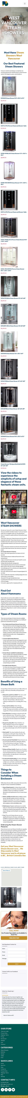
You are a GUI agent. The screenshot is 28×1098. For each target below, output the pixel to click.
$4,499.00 (3, 356)
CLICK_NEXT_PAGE (19, 867)
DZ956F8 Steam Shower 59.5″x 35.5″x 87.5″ (12, 98)
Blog (2, 1074)
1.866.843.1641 (14, 938)
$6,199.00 (3, 100)
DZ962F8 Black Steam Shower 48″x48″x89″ (13, 409)
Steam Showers (4, 1050)
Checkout (3, 1044)
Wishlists (3, 1040)
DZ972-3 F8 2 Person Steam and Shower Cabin (13, 126)
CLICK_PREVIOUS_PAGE (7, 867)
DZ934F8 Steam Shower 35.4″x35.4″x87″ (12, 353)
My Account (3, 1038)
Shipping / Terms (5, 1035)
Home (2, 1063)
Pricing (2, 1037)
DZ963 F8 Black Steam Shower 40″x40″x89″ (13, 381)
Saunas (2, 1054)
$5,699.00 (3, 301)
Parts (2, 1057)
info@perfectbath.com (7, 1084)
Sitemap (3, 1076)
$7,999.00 (3, 468)
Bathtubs (3, 1052)
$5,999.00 (3, 157)
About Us (3, 1065)
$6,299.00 (3, 328)
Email (3, 955)
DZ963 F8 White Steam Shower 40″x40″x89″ (13, 298)
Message (4, 958)
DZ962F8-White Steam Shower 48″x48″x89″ (13, 326)
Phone (3, 952)
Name (3, 948)
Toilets (2, 1055)
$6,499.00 (3, 244)
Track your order (5, 1031)
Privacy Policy (4, 1033)
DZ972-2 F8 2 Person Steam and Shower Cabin (14, 212)
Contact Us (3, 1069)
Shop (2, 1067)
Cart (2, 1042)
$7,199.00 (3, 128)
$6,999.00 (3, 214)
